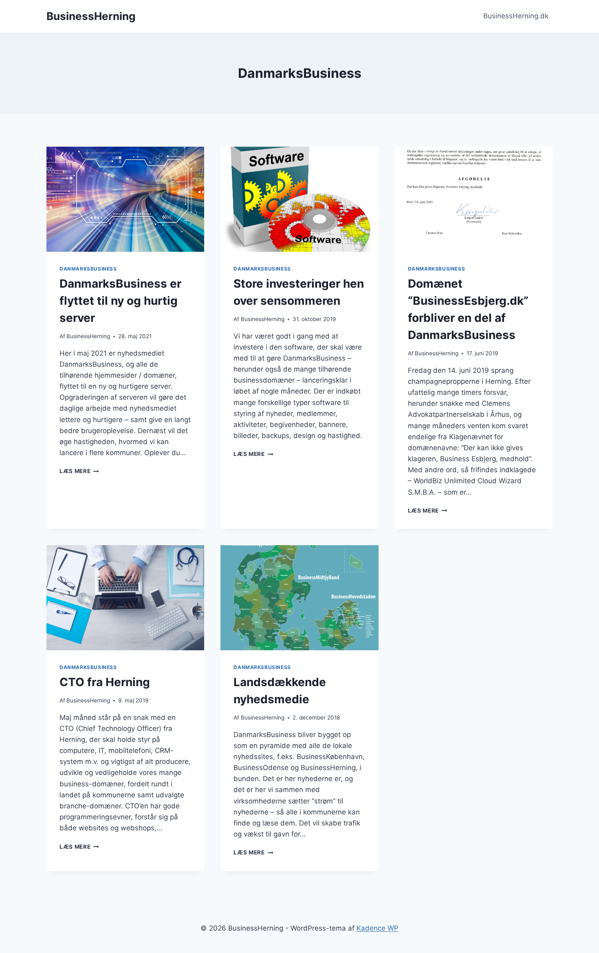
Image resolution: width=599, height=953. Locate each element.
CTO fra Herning (104, 682)
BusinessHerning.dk (515, 16)
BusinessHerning (88, 336)
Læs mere (79, 471)
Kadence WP (378, 928)
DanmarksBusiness (88, 269)
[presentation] (125, 199)
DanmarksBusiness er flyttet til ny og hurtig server (120, 301)
